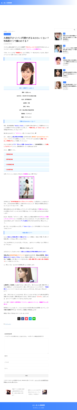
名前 (6, 356)
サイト (6, 368)
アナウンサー (8, 324)
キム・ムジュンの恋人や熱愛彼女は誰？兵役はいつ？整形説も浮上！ (70, 49)
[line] (33, 318)
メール (7, 362)
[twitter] (18, 318)
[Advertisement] (38, 16)
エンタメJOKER (6, 3)
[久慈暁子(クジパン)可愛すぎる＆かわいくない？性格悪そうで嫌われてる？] (30, 318)
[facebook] (22, 318)
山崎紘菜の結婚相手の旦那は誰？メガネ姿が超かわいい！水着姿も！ (70, 74)
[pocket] (26, 318)
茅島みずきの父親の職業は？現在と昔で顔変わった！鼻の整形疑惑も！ (70, 37)
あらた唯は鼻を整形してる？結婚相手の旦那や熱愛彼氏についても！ (70, 86)
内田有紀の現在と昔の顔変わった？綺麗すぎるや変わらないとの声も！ (70, 61)
